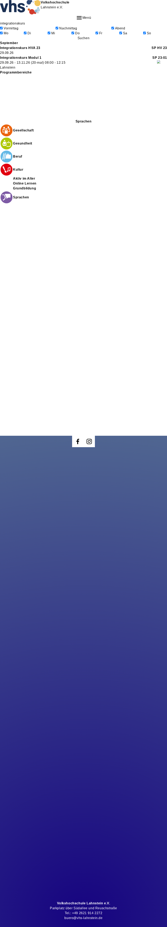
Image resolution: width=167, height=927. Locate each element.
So (149, 33)
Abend (120, 28)
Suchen (84, 38)
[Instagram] (89, 441)
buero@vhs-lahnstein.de (83, 918)
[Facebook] (78, 441)
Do (77, 33)
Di (29, 33)
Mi (53, 33)
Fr (100, 33)
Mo (6, 33)
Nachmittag (68, 28)
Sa (125, 33)
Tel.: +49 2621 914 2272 (83, 913)
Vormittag (11, 28)
